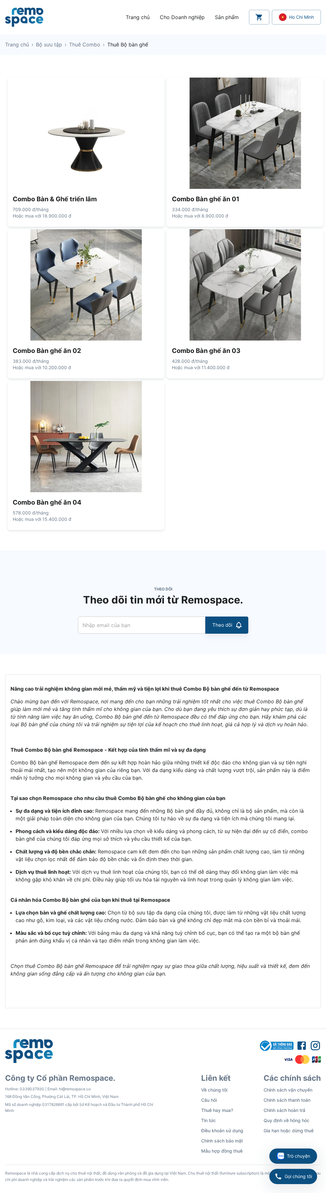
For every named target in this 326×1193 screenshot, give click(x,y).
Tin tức (208, 1120)
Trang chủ (17, 44)
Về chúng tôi (214, 1090)
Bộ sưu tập (49, 44)
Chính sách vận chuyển (288, 1090)
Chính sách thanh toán (287, 1100)
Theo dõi (222, 625)
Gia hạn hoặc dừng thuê (289, 1130)
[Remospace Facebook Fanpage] (301, 1045)
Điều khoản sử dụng (222, 1130)
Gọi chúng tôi (298, 1176)
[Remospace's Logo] (24, 17)
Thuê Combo (84, 44)
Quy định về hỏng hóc (286, 1120)
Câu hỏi (209, 1100)
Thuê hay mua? (217, 1110)
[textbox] (163, 841)
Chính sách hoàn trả (284, 1110)
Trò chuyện (298, 1156)
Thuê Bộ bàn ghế (127, 44)
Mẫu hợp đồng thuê (222, 1151)
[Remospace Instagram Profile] (315, 1045)
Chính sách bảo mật (222, 1140)
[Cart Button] (259, 17)
